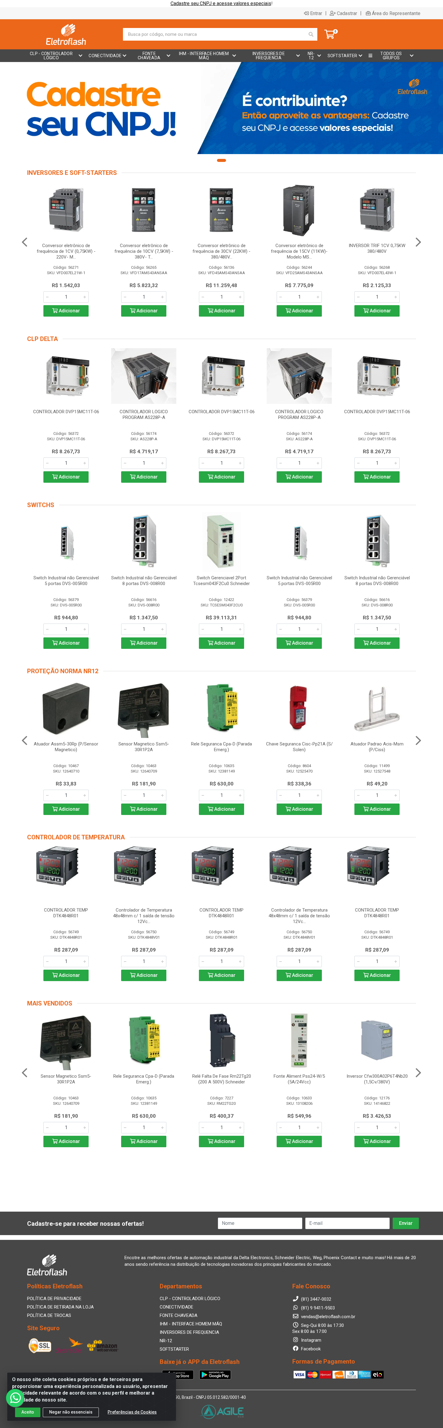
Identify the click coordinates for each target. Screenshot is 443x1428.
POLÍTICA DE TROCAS (49, 1315)
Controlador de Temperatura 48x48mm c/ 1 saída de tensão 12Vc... (143, 915)
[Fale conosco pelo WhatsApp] (15, 1398)
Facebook (310, 1349)
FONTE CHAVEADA (178, 1315)
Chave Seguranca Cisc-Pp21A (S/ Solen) (299, 746)
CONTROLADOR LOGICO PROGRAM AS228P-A (144, 414)
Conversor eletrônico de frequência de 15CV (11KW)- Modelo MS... (299, 251)
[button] (221, 160)
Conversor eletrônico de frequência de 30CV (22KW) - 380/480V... (221, 251)
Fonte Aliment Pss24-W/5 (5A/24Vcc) (299, 1079)
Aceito (27, 1412)
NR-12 (166, 1340)
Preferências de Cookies (132, 1412)
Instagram (310, 1340)
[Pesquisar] (311, 34)
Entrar (316, 13)
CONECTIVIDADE (176, 1307)
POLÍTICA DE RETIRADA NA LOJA (60, 1307)
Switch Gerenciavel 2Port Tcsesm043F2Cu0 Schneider (221, 580)
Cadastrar (347, 13)
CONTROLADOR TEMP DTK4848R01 (66, 912)
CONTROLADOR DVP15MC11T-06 (66, 411)
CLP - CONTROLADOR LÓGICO (190, 1298)
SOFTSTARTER (174, 1349)
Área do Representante (396, 13)
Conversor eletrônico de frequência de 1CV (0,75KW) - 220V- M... (66, 251)
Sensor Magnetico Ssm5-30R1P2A (143, 746)
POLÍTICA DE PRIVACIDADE (54, 1298)
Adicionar (69, 311)
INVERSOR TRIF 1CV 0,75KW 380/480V (377, 248)
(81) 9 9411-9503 (317, 1308)
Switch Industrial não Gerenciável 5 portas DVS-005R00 (66, 580)
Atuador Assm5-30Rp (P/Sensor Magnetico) (66, 746)
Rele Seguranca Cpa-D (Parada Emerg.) (221, 746)
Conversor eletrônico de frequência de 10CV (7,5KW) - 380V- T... (144, 251)
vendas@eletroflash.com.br (327, 1316)
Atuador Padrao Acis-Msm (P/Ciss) (377, 746)
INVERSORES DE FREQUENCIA (189, 1332)
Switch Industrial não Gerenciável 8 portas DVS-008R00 (144, 580)
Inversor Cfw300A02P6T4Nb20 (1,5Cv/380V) (377, 1079)
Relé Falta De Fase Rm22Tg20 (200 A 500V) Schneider (221, 1079)
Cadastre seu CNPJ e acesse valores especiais (221, 3)
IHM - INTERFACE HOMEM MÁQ (191, 1324)
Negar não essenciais (71, 1412)
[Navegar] (24, 242)
